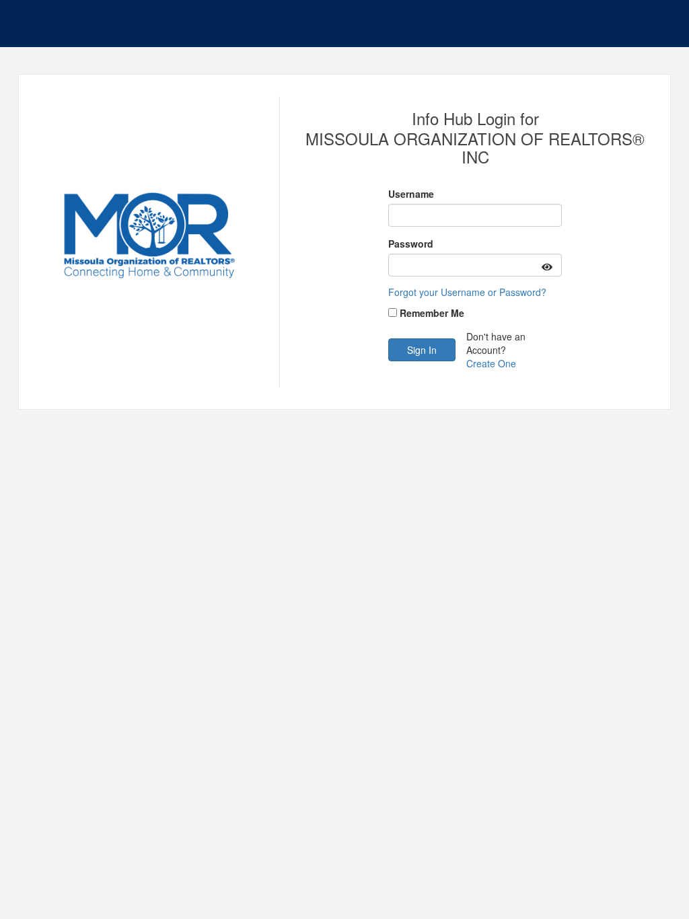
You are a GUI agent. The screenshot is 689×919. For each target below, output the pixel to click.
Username (411, 193)
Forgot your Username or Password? (467, 292)
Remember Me (432, 313)
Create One (491, 363)
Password (410, 243)
